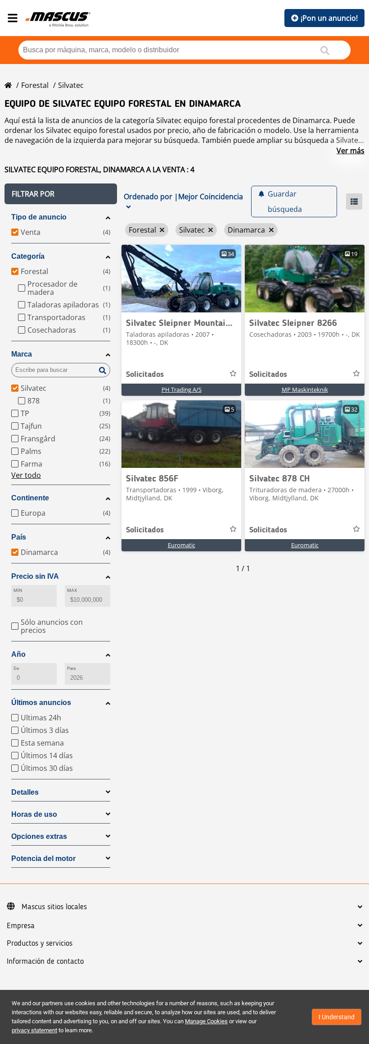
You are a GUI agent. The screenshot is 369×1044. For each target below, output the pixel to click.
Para (71, 668)
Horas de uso (34, 814)
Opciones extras (39, 836)
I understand (337, 1017)
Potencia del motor (43, 858)
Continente (30, 498)
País (18, 537)
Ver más (350, 151)
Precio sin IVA (35, 576)
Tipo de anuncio (39, 217)
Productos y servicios (39, 943)
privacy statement (34, 1030)
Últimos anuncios (41, 702)
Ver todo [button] (26, 475)
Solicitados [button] (145, 375)
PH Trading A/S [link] (182, 389)
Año (18, 654)
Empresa (21, 926)
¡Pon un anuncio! (329, 18)
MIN (18, 590)
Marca (21, 354)
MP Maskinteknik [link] (305, 389)
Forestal (35, 85)
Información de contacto (45, 961)
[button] (60, 193)
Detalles (25, 792)
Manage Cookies (206, 1021)
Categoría (28, 256)
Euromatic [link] (181, 545)
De (16, 668)
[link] (181, 278)
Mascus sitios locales (54, 907)
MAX (72, 590)
